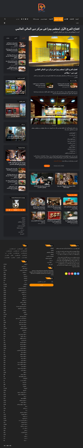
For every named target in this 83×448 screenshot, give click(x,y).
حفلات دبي (10, 253)
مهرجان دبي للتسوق (22, 308)
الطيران (24, 386)
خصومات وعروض (23, 412)
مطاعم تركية (23, 352)
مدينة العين (24, 266)
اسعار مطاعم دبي (24, 253)
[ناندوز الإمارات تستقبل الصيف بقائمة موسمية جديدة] (70, 201)
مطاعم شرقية (23, 356)
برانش (24, 332)
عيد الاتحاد (24, 294)
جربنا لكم (25, 408)
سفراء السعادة (24, 422)
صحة (25, 440)
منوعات (25, 436)
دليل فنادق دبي (24, 255)
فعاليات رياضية (23, 302)
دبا (25, 282)
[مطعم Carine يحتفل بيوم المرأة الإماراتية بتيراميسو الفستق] (70, 215)
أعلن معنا (22, 233)
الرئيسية (77, 19)
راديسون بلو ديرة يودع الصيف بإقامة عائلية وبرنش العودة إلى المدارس (11, 44)
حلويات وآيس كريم (22, 334)
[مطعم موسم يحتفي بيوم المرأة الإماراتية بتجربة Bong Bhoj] (73, 85)
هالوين (24, 312)
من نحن (22, 229)
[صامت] (9, 210)
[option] (16, 87)
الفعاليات (71, 19)
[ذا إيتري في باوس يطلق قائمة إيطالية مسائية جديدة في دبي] (54, 201)
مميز (26, 434)
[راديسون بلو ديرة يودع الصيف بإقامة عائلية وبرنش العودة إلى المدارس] (22, 44)
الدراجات (24, 382)
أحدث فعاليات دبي (12, 248)
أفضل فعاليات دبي (24, 250)
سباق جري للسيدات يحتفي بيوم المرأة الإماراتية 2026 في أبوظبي (11, 62)
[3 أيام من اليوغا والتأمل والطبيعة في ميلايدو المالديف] (22, 69)
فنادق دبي (18, 257)
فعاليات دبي (7, 255)
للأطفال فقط (23, 398)
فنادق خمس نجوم (22, 322)
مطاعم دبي (13, 257)
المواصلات (25, 378)
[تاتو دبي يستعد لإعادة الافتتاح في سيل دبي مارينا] (38, 215)
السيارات (24, 384)
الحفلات (24, 286)
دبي (5, 253)
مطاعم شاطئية (23, 354)
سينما (25, 396)
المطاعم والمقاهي (58, 19)
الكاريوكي (24, 330)
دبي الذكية (25, 416)
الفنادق (65, 19)
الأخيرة (23, 38)
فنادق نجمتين (23, 326)
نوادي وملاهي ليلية (22, 376)
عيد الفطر (24, 300)
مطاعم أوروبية (23, 346)
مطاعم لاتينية (23, 360)
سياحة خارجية (24, 424)
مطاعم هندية (23, 366)
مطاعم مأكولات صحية (22, 364)
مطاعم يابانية (23, 370)
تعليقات (7, 38)
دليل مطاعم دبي (17, 255)
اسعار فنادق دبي (9, 250)
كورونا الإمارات (24, 432)
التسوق (24, 390)
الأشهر (15, 38)
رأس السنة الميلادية (22, 290)
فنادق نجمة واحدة (22, 324)
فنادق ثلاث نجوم (23, 320)
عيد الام (24, 296)
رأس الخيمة (24, 418)
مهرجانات (24, 310)
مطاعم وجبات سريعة (22, 368)
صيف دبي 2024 (36, 19)
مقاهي (24, 372)
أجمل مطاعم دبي (20, 248)
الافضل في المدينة (21, 225)
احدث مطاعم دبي (16, 250)
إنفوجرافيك (25, 268)
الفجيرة (25, 280)
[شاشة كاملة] (7, 210)
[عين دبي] (41, 9)
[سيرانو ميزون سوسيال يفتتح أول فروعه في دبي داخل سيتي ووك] (38, 201)
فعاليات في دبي (24, 257)
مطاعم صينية (23, 358)
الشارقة (25, 278)
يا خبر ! (77, 22)
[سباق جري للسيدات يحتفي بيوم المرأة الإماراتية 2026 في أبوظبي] (22, 62)
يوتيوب (24, 274)
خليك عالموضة (24, 414)
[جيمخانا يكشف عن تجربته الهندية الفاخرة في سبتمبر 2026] (49, 85)
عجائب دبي (25, 428)
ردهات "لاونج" (23, 336)
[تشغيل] (24, 210)
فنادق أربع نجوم (23, 316)
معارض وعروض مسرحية (21, 306)
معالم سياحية (23, 402)
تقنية (26, 406)
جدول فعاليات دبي (16, 253)
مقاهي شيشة (23, 374)
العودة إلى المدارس (22, 288)
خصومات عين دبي (44, 19)
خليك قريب (20, 232)
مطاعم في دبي (7, 257)
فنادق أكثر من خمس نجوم (21, 318)
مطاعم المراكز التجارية (21, 350)
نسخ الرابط (47, 165)
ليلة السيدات (23, 340)
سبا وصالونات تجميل (22, 394)
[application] (16, 205)
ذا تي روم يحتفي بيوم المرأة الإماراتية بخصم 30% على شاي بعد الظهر (11, 56)
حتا (26, 410)
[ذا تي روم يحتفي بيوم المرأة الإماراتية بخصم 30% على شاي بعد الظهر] (22, 56)
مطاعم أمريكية (23, 344)
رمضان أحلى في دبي (23, 420)
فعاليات (12, 255)
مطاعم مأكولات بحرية (22, 362)
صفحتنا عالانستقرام (58, 161)
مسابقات (24, 272)
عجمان (25, 430)
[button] (15, 205)
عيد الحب (24, 298)
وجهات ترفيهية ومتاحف (21, 404)
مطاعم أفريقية (23, 342)
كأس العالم (24, 304)
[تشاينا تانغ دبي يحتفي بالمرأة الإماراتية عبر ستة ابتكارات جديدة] (54, 215)
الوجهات (50, 19)
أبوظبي (26, 248)
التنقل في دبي (23, 380)
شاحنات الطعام (23, 338)
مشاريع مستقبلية (20, 227)
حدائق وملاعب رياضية (22, 392)
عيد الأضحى (23, 292)
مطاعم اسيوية (23, 348)
